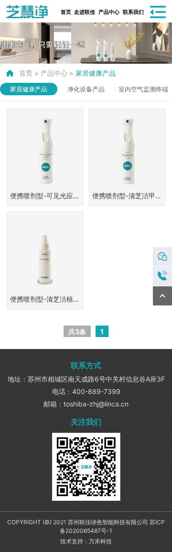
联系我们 (133, 11)
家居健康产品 (95, 73)
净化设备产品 (86, 89)
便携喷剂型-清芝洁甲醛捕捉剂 (127, 197)
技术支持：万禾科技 (86, 541)
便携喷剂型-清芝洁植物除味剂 (45, 300)
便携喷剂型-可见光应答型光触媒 (45, 197)
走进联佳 (85, 11)
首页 (66, 11)
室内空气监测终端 (143, 89)
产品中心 (109, 11)
